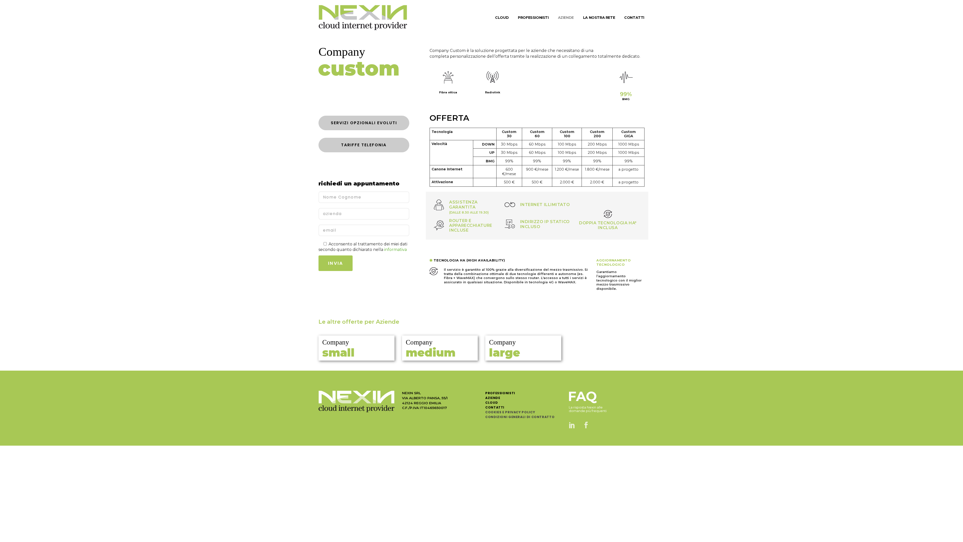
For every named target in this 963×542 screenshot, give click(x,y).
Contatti (494, 407)
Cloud (491, 402)
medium (430, 352)
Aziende (492, 398)
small (338, 352)
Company (335, 342)
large (504, 352)
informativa (395, 249)
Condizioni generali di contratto (519, 417)
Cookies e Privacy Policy (510, 412)
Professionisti (500, 393)
